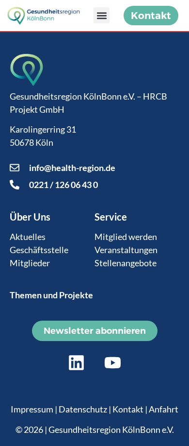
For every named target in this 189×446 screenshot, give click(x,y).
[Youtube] (113, 363)
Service (110, 217)
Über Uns (30, 217)
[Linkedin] (77, 363)
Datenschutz (83, 409)
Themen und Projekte (51, 295)
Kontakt (127, 409)
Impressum (32, 409)
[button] (102, 15)
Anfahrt (163, 409)
